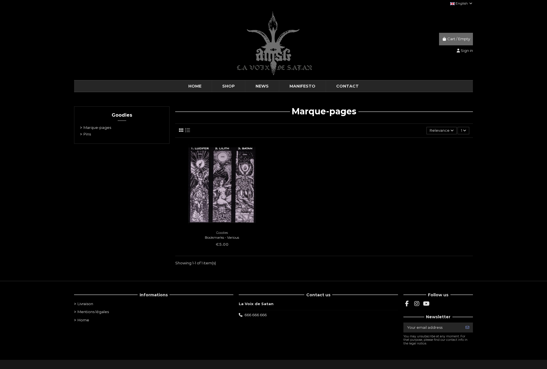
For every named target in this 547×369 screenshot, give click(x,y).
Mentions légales (93, 311)
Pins (87, 134)
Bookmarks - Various (222, 237)
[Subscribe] (467, 327)
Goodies (122, 115)
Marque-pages (97, 127)
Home (83, 320)
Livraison (85, 303)
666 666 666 (255, 315)
